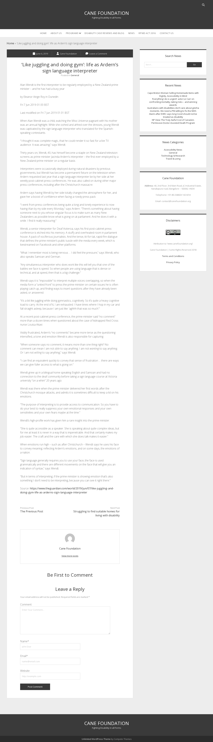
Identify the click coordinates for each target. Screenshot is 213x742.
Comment (26, 604)
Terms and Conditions (173, 256)
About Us (56, 33)
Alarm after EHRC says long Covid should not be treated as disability (173, 115)
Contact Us (167, 33)
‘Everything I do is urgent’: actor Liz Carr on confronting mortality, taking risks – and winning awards (173, 101)
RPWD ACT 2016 (147, 33)
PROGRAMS (72, 33)
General (75, 75)
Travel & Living (173, 158)
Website (25, 671)
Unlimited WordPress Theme (96, 739)
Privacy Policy (173, 262)
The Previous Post (31, 511)
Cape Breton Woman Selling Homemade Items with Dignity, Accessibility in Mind (173, 94)
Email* (24, 656)
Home (43, 33)
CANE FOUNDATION (106, 13)
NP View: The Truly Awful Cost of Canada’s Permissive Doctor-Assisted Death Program (173, 121)
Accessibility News (173, 149)
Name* (24, 641)
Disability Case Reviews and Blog (104, 33)
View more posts (70, 555)
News (131, 33)
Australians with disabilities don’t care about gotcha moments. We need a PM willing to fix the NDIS (173, 109)
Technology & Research (173, 155)
